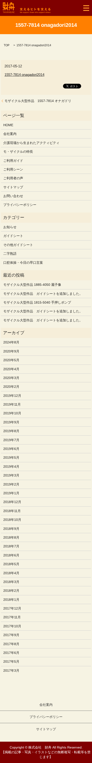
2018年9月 (11, 529)
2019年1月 (11, 493)
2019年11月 (12, 404)
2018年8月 (11, 537)
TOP (6, 45)
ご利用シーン (13, 169)
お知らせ (10, 227)
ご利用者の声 (13, 178)
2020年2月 (11, 386)
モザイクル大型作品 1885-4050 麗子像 (32, 285)
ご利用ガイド (13, 160)
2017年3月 (11, 670)
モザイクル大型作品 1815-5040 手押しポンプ (37, 302)
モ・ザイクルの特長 (18, 151)
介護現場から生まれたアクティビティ (31, 143)
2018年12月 (12, 502)
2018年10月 (12, 520)
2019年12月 (12, 396)
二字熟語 (10, 253)
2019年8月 (11, 431)
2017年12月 (12, 608)
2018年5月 (11, 564)
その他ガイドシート (18, 245)
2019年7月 (11, 440)
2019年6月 (11, 449)
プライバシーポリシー (19, 205)
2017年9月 (11, 635)
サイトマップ (13, 187)
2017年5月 (11, 661)
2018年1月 (11, 599)
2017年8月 (11, 644)
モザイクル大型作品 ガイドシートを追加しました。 (43, 294)
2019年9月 (11, 422)
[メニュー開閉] (86, 8)
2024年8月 (11, 342)
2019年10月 (12, 413)
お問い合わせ (13, 196)
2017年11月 (12, 617)
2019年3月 (11, 475)
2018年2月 (11, 590)
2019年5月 (11, 457)
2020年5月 (11, 360)
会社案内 (10, 134)
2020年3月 (11, 378)
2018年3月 (11, 582)
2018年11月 (12, 511)
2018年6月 (11, 555)
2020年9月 (11, 351)
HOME (8, 125)
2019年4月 (11, 466)
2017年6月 (11, 653)
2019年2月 (11, 484)
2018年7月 (11, 546)
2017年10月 (12, 626)
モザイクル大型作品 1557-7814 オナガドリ (37, 101)
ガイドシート (13, 236)
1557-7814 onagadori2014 (24, 75)
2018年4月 (11, 573)
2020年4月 (11, 369)
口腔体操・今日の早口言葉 (23, 262)
